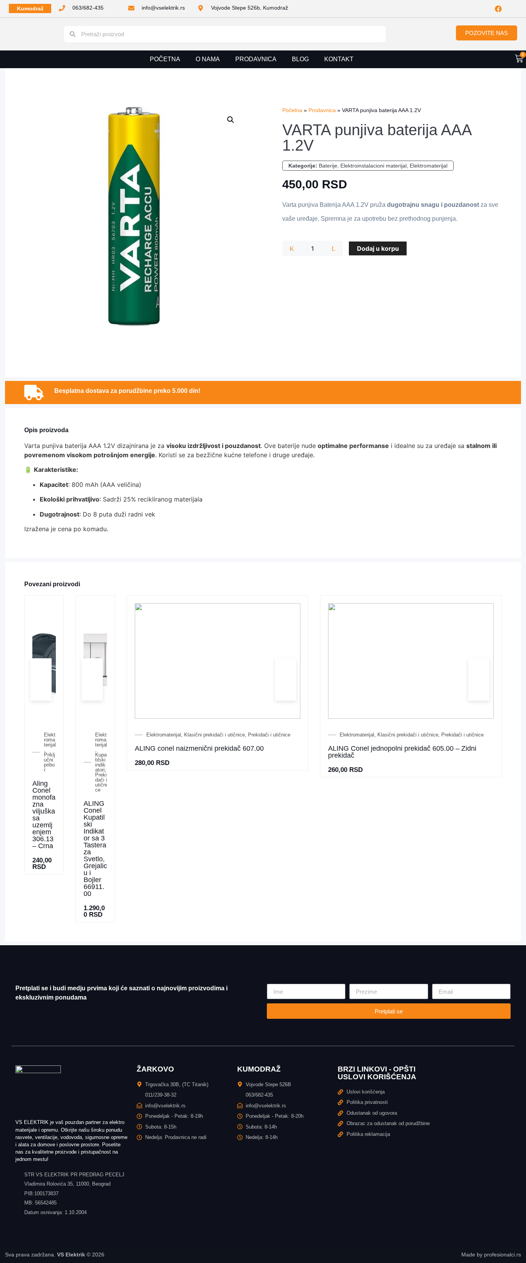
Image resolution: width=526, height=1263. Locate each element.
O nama (208, 59)
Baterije (328, 166)
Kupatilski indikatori (101, 762)
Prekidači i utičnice (101, 782)
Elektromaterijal (428, 166)
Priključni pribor (49, 762)
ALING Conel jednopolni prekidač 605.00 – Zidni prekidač (402, 752)
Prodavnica (255, 59)
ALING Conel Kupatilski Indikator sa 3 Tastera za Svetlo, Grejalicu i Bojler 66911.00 (95, 848)
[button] (231, 120)
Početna (165, 59)
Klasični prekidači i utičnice (214, 735)
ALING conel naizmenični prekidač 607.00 (199, 748)
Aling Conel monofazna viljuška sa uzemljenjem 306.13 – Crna (43, 815)
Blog (300, 59)
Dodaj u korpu (378, 248)
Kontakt (338, 59)
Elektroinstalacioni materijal (373, 166)
